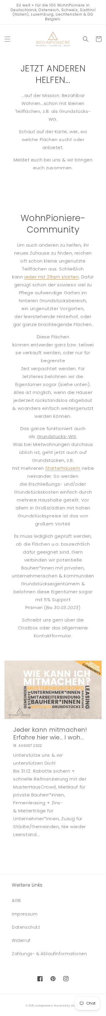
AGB (16, 900)
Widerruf (21, 940)
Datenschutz (26, 927)
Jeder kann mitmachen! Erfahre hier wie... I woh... (50, 733)
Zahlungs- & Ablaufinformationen (49, 954)
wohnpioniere (44, 1005)
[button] (7, 39)
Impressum (24, 914)
